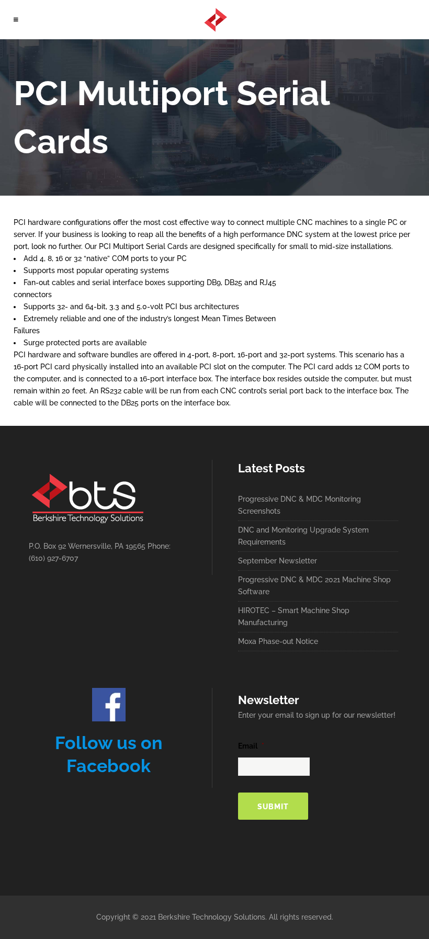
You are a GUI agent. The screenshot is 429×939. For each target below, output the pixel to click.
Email (251, 746)
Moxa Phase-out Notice (278, 641)
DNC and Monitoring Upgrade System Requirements (303, 536)
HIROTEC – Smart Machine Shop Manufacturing (293, 616)
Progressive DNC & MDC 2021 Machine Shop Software (314, 585)
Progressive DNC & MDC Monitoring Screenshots (299, 505)
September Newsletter (277, 561)
